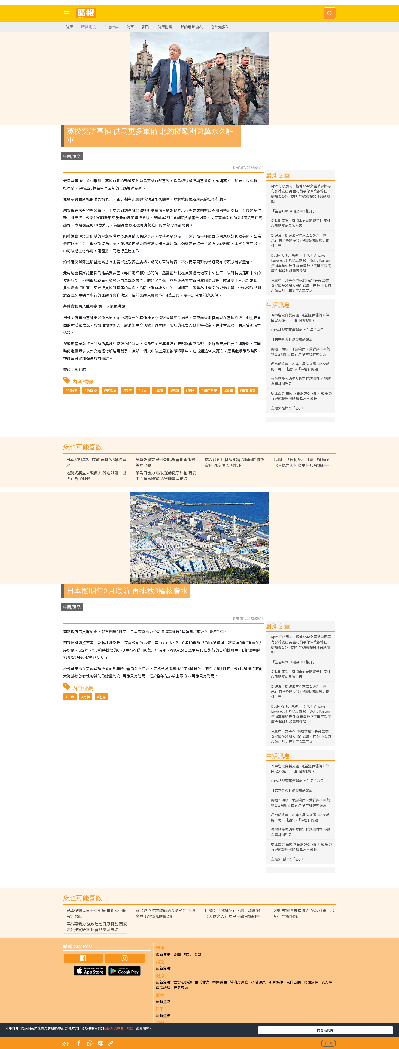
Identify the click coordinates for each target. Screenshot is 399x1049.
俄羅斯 (72, 390)
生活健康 (202, 982)
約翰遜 (92, 390)
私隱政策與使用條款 (118, 1028)
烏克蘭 (111, 390)
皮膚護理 (163, 987)
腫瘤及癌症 (239, 982)
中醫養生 (219, 982)
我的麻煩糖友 (192, 27)
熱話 (187, 954)
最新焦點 (163, 954)
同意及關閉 (325, 1030)
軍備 (159, 390)
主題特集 (111, 27)
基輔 (175, 390)
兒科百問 (293, 982)
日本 (70, 696)
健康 (69, 27)
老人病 (326, 982)
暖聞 (197, 954)
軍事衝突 (249, 390)
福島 (102, 696)
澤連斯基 (210, 390)
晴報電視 (88, 27)
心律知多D (219, 27)
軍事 (229, 390)
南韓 (86, 696)
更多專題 (180, 987)
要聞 (177, 954)
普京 (128, 390)
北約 (144, 390)
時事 (130, 27)
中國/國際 (72, 156)
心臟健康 (258, 982)
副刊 (146, 27)
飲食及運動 (182, 982)
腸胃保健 (276, 982)
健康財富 (165, 27)
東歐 (191, 390)
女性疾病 (311, 982)
